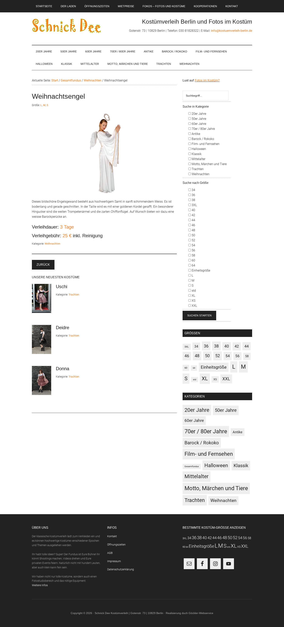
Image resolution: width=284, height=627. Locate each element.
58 (193, 255)
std (193, 290)
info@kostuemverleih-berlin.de (231, 31)
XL (193, 295)
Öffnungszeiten (116, 544)
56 (193, 250)
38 (193, 200)
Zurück (43, 264)
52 (193, 240)
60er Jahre (198, 124)
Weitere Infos (40, 585)
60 (193, 260)
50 (193, 235)
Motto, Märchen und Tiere (209, 164)
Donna (62, 368)
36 (193, 195)
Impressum (114, 561)
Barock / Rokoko (202, 139)
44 (193, 220)
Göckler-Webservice (201, 613)
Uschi (61, 286)
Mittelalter (198, 159)
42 (193, 215)
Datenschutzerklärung (120, 569)
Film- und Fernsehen (205, 144)
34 (193, 190)
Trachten (74, 294)
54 (193, 245)
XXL (194, 306)
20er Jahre (198, 114)
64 (193, 265)
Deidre (62, 327)
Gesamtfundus (192, 466)
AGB (110, 552)
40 (193, 210)
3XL (194, 205)
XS (193, 300)
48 (193, 230)
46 (193, 225)
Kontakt (112, 536)
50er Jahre (198, 119)
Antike (195, 134)
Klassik (196, 154)
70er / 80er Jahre (203, 129)
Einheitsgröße (200, 270)
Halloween (198, 149)
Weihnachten (52, 243)
